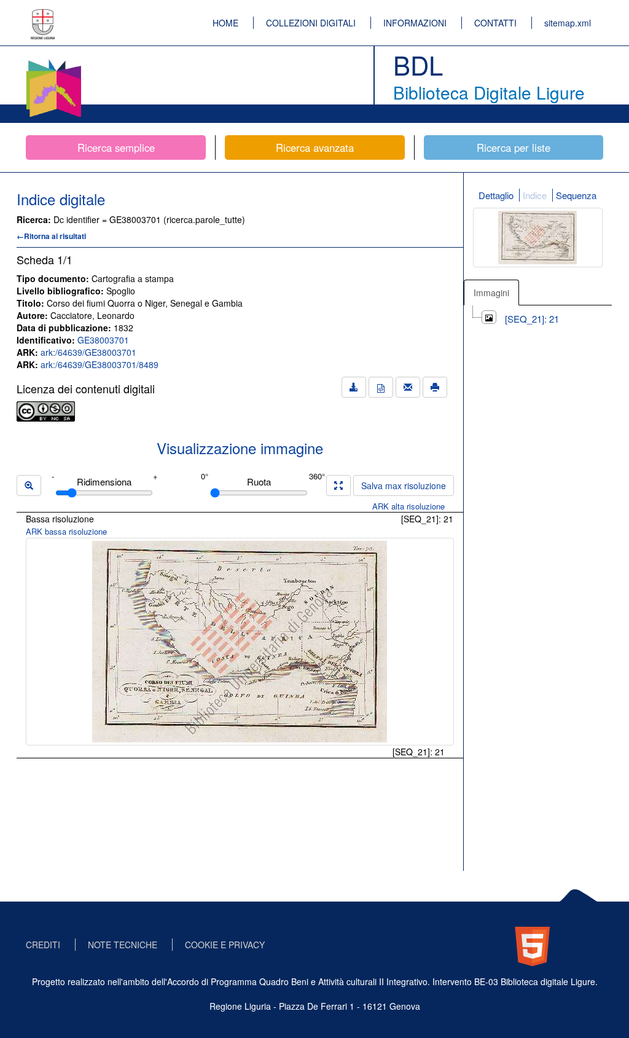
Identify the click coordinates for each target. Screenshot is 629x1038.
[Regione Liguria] (43, 15)
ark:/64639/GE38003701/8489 (99, 364)
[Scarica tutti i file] (354, 387)
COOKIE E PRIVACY (225, 944)
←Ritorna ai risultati (51, 236)
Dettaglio (496, 195)
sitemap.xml (567, 23)
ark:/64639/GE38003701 (88, 352)
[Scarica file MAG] (381, 387)
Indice (535, 195)
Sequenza (576, 195)
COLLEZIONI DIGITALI (311, 23)
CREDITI (43, 944)
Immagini (491, 292)
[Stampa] (435, 387)
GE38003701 (103, 340)
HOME (225, 23)
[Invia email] (408, 387)
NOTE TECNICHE (122, 944)
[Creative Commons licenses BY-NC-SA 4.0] (46, 410)
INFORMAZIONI (415, 23)
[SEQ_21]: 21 (532, 318)
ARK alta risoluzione (408, 506)
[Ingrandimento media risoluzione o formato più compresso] (338, 485)
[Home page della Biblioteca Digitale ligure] (53, 61)
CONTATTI (495, 23)
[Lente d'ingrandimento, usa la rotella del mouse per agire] (29, 485)
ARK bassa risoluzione (66, 531)
